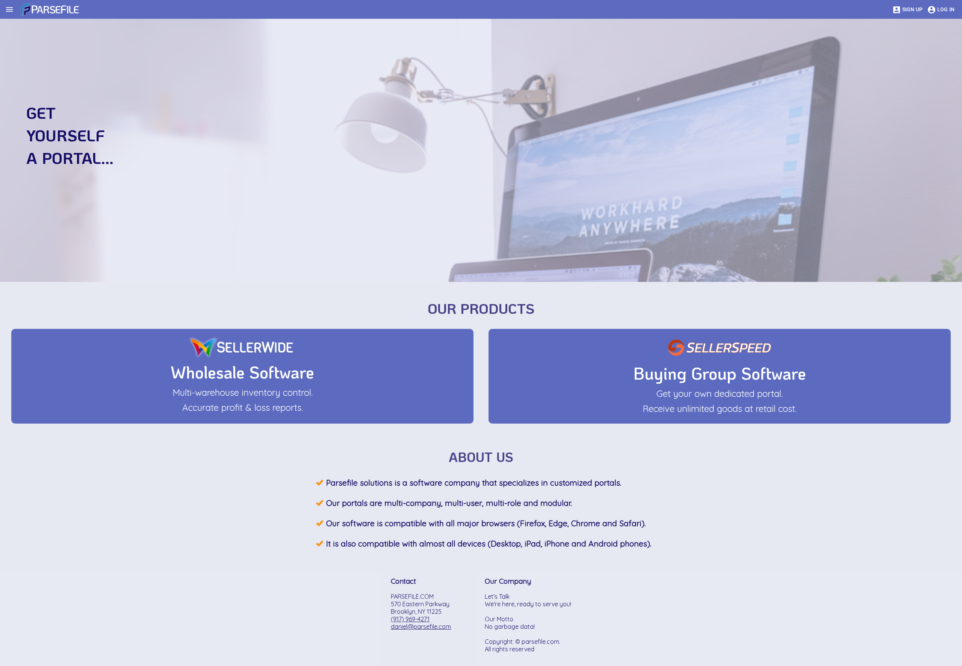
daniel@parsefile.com (421, 626)
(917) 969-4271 (410, 619)
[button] (242, 349)
